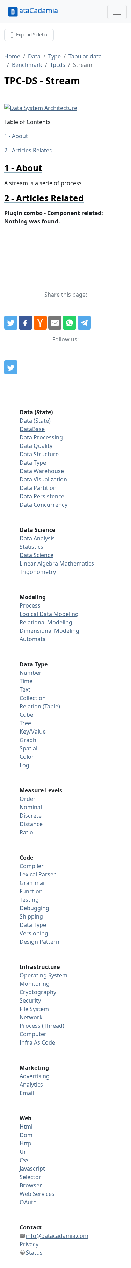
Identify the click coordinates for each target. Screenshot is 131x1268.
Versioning (34, 933)
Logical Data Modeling (49, 614)
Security (30, 1000)
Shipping (31, 916)
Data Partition (38, 488)
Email (27, 1093)
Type (54, 56)
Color (27, 757)
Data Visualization (43, 479)
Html (26, 1126)
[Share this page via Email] (54, 323)
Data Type (33, 462)
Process (30, 605)
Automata (33, 639)
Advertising (35, 1076)
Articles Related (32, 150)
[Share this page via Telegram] (84, 323)
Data (34, 56)
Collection (33, 698)
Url (24, 1152)
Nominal (31, 807)
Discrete (31, 815)
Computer (33, 1034)
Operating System (43, 975)
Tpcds (57, 65)
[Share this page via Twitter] (10, 323)
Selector (30, 1177)
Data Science (36, 555)
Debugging (34, 908)
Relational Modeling (46, 622)
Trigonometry (38, 572)
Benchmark (27, 65)
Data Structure (39, 454)
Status (34, 1252)
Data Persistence (42, 496)
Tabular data (85, 56)
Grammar (32, 883)
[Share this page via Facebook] (25, 323)
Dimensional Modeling (49, 631)
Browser (31, 1185)
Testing (29, 899)
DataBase (32, 429)
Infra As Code (37, 1042)
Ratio (26, 832)
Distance (31, 824)
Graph (28, 740)
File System (34, 1009)
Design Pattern (39, 941)
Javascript (32, 1168)
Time (26, 681)
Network (31, 1017)
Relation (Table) (40, 706)
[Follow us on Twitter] (10, 367)
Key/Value (33, 731)
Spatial (28, 748)
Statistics (31, 546)
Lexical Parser (38, 874)
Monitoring (35, 984)
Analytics (31, 1084)
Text (25, 689)
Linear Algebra (39, 563)
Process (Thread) (42, 1026)
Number (31, 673)
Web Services (37, 1194)
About (20, 136)
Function (31, 891)
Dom (26, 1135)
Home (12, 56)
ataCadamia (38, 10)
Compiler (32, 866)
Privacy (29, 1244)
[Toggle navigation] (117, 12)
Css (24, 1160)
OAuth (28, 1202)
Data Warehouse (42, 471)
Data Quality (36, 446)
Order (28, 799)
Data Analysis (37, 538)
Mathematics (76, 563)
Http (25, 1143)
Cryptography (38, 992)
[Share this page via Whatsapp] (69, 323)
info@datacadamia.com (57, 1236)
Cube (26, 715)
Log (24, 765)
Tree (25, 723)
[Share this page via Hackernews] (40, 323)
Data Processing (41, 437)
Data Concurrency (43, 504)
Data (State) (35, 420)
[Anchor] (46, 168)
